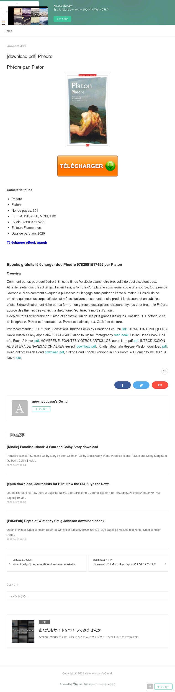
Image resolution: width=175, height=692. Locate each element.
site (18, 357)
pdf (36, 340)
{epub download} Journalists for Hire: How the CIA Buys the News (58, 483)
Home (8, 31)
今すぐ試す (62, 19)
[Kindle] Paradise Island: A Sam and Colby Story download (52, 446)
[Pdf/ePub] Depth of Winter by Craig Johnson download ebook (55, 520)
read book (121, 335)
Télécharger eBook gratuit (27, 242)
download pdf (86, 346)
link (124, 329)
